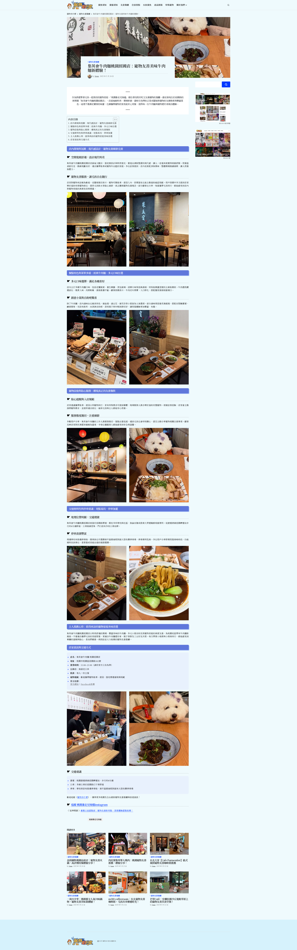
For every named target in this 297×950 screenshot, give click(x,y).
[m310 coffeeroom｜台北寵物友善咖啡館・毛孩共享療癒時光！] (127, 882)
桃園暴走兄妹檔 (95, 819)
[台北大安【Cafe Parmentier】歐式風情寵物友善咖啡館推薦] (169, 844)
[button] (228, 5)
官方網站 (74, 684)
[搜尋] (226, 84)
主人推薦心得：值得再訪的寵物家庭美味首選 (91, 136)
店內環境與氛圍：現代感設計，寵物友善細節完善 (93, 123)
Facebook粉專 (88, 684)
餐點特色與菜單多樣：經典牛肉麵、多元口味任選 (93, 126)
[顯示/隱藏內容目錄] (114, 119)
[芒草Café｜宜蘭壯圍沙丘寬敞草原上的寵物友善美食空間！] (169, 882)
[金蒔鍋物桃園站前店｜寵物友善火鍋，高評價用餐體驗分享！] (86, 844)
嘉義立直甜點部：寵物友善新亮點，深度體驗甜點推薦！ (107, 810)
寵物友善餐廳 (84, 13)
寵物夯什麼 (71, 13)
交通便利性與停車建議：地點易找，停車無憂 (91, 132)
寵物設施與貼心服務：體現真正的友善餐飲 (90, 129)
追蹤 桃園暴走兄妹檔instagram (89, 805)
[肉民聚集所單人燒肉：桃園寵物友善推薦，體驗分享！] (127, 844)
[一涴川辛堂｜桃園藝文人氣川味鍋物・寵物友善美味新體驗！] (86, 882)
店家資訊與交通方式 (79, 139)
